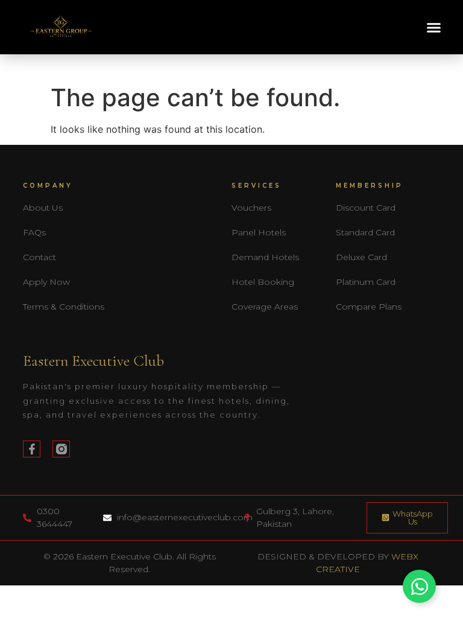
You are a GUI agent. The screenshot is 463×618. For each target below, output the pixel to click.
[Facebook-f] (31, 449)
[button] (434, 27)
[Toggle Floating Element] (419, 586)
